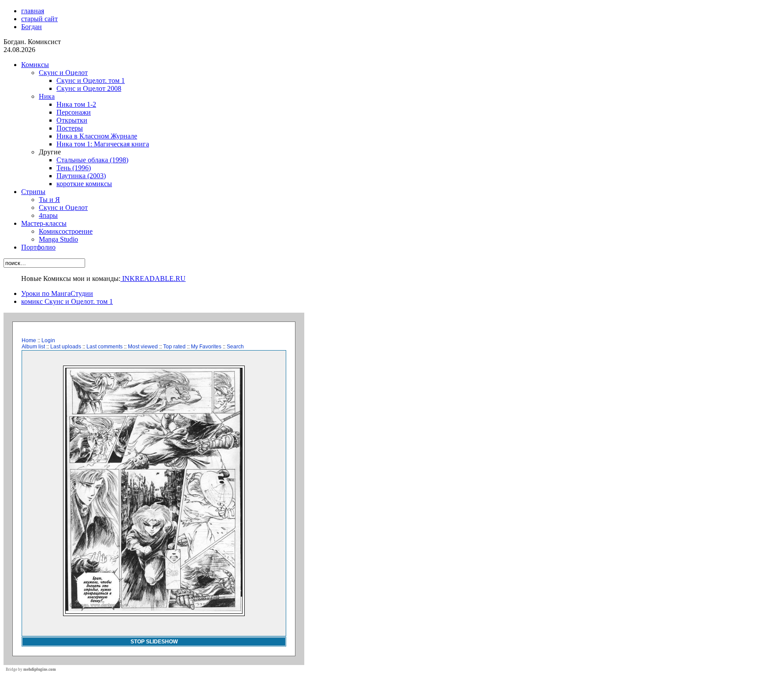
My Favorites (206, 347)
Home (29, 340)
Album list (33, 347)
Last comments (104, 347)
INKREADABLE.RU (153, 278)
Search (235, 347)
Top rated (174, 347)
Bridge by (31, 669)
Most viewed (143, 347)
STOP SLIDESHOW (154, 642)
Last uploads (65, 347)
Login (48, 340)
